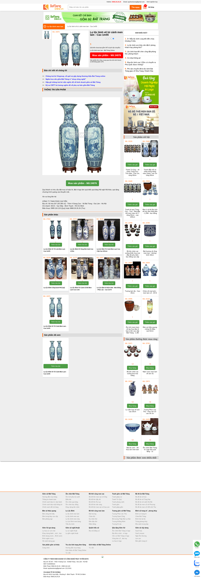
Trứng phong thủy (141, 521)
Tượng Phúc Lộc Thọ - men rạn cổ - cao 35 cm (150, 411)
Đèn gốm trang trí (141, 541)
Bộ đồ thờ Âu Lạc (95, 502)
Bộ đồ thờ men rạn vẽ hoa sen (99, 507)
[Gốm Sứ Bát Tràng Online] (55, 7)
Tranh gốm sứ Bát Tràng (121, 494)
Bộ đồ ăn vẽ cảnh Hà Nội (143, 502)
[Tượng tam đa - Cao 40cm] (132, 278)
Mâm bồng (92, 524)
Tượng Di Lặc (117, 524)
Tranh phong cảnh (118, 502)
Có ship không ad (133, 58)
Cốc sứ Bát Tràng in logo (120, 536)
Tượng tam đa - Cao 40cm (132, 292)
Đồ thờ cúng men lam (97, 511)
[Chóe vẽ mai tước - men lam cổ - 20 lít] (150, 278)
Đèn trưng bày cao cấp (50, 516)
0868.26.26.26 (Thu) (77, 208)
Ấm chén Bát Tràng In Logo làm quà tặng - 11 (150, 449)
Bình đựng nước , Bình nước (52, 536)
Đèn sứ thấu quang (49, 511)
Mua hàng (132, 368)
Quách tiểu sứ (94, 528)
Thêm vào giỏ (55, 244)
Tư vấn (68, 553)
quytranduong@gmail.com (136, 2)
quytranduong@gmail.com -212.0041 (59, 568)
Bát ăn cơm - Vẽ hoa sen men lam (132, 448)
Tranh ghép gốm (117, 507)
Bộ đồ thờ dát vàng (95, 504)
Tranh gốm (115, 504)
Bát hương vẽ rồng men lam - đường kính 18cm (150, 253)
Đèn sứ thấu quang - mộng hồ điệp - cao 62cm (150, 329)
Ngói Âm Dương (140, 536)
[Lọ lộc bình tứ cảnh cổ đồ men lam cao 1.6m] (82, 268)
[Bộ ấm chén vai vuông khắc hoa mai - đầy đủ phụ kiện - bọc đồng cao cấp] (132, 238)
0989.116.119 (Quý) (58, 208)
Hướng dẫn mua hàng (49, 497)
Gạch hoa (138, 531)
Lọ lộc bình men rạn (72, 516)
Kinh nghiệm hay (152, 2)
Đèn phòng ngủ (47, 519)
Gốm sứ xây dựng (141, 528)
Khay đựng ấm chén (72, 507)
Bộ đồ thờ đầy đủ (95, 499)
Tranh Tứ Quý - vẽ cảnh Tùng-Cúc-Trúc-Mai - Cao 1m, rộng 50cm (132, 172)
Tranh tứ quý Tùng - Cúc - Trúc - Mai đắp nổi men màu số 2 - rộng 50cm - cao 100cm (132, 213)
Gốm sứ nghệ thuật (73, 528)
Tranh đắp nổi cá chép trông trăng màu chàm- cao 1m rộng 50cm (150, 172)
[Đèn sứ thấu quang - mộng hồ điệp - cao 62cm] (150, 314)
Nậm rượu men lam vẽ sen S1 (150, 372)
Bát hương (92, 514)
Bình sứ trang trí (141, 514)
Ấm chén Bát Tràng (72, 494)
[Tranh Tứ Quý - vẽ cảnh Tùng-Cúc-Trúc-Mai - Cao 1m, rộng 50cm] (132, 157)
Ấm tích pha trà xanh (73, 497)
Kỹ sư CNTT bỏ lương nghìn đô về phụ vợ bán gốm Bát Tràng (70, 85)
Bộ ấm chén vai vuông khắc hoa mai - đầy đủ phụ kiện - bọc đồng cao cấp (132, 254)
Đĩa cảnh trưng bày (141, 524)
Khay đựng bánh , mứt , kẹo (52, 533)
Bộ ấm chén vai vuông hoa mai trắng (132, 373)
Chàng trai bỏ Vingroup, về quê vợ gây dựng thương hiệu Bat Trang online (75, 76)
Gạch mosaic (139, 533)
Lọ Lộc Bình (70, 511)
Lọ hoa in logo (117, 541)
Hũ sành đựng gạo (48, 541)
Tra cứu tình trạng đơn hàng (76, 545)
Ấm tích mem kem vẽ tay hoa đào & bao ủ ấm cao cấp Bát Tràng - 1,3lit (132, 330)
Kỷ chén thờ (93, 519)
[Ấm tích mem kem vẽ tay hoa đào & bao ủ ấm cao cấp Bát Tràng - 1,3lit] (132, 314)
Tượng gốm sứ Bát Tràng (121, 511)
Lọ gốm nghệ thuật (72, 533)
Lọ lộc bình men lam (72, 514)
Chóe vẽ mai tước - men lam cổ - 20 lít (150, 292)
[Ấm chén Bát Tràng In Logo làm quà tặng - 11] (150, 435)
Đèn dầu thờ (93, 521)
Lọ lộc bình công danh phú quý (54, 287)
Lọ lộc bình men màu (73, 519)
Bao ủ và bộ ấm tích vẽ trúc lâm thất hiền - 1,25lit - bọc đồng (149, 211)
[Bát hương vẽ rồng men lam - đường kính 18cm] (150, 238)
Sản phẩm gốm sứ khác (51, 545)
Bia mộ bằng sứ (94, 531)
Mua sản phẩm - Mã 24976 (106, 55)
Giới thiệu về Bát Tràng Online (76, 550)
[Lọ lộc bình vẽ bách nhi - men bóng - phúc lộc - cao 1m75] (109, 268)
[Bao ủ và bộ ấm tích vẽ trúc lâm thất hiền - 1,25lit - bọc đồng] (150, 196)
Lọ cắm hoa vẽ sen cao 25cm (133, 410)
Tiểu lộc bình (70, 524)
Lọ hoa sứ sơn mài (48, 531)
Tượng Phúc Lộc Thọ (119, 514)
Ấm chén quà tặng (72, 502)
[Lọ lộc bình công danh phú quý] (56, 268)
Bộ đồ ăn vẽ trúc (141, 497)
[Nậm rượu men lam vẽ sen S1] (150, 359)
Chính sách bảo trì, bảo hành (52, 502)
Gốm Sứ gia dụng (48, 528)
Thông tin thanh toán (49, 499)
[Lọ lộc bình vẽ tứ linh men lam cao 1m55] (56, 230)
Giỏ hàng (151, 7)
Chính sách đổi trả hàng (50, 507)
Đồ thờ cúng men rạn (96, 494)
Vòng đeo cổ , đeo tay (119, 538)
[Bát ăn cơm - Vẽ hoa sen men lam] (132, 435)
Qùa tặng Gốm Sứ (118, 528)
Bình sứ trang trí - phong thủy (146, 511)
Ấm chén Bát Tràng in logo (121, 531)
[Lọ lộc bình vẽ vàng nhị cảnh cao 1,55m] (82, 230)
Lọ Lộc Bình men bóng (73, 521)
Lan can (138, 538)
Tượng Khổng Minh (118, 521)
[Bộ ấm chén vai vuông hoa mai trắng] (132, 359)
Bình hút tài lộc (140, 519)
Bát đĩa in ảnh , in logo (119, 533)
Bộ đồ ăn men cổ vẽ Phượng (145, 504)
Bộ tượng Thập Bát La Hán (121, 519)
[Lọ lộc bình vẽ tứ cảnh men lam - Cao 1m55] (70, 67)
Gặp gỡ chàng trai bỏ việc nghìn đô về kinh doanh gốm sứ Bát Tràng (73, 82)
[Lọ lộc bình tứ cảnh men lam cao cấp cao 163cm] (109, 230)
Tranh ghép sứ (117, 497)
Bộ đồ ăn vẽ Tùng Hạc (143, 499)
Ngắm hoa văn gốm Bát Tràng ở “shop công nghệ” (66, 79)
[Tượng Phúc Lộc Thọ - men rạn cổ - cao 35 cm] (150, 397)
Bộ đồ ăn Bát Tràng (142, 494)
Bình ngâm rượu (48, 538)
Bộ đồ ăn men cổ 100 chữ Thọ (145, 507)
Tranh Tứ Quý (117, 499)
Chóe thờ (92, 516)
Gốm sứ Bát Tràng (48, 494)
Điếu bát (68, 499)
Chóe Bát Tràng (140, 516)
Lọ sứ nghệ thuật (71, 531)
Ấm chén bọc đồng (72, 504)
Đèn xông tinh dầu (48, 514)
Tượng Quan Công (118, 516)
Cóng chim (46, 548)
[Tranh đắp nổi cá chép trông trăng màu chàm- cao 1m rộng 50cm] (150, 157)
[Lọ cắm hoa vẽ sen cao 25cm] (132, 397)
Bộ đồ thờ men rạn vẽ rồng (98, 497)
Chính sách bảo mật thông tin (52, 504)
